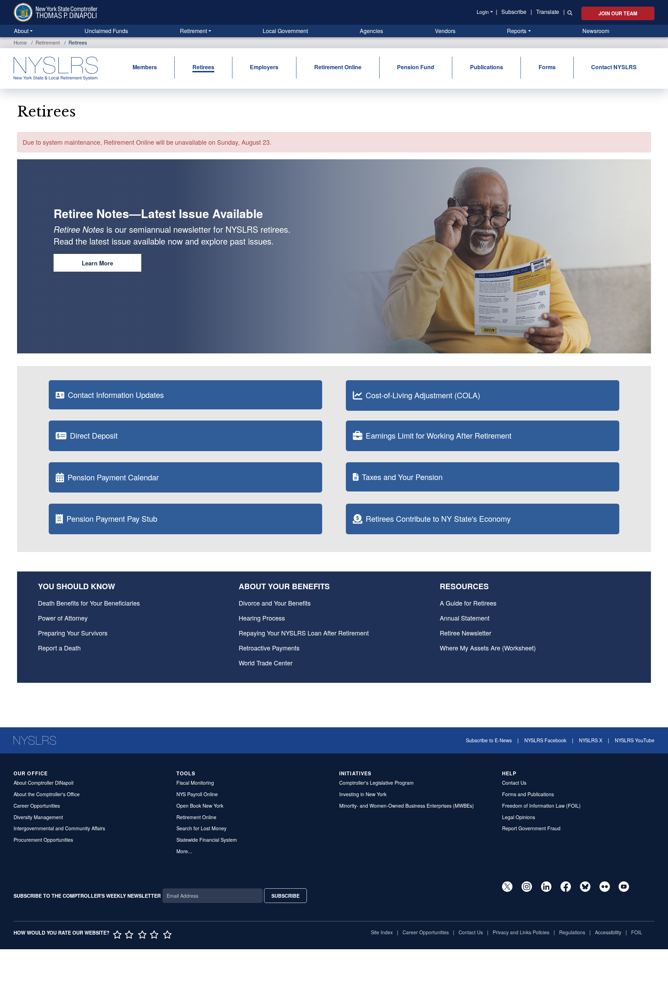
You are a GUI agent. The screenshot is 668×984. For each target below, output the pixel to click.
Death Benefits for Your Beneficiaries (89, 602)
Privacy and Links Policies (521, 932)
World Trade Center (266, 662)
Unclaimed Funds (106, 31)
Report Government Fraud (531, 828)
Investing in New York (363, 794)
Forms (547, 67)
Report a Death (59, 647)
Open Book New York (199, 805)
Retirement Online (337, 67)
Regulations (572, 932)
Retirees (203, 67)
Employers (264, 67)
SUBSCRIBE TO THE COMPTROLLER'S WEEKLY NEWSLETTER (87, 895)
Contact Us (514, 782)
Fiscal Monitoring (195, 782)
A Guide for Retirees (468, 602)
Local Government (285, 31)
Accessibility (608, 932)
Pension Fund (415, 67)
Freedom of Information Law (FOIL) (541, 805)
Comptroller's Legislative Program (376, 782)
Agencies (371, 31)
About (21, 31)
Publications (486, 67)
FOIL (636, 932)
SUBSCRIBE (285, 895)
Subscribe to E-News (489, 740)
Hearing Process (262, 617)
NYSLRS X (590, 740)
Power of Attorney (63, 617)
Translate (547, 12)
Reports (516, 31)
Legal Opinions (518, 817)
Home (20, 42)
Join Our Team (617, 13)
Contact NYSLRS (614, 67)
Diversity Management (38, 817)
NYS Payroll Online (197, 794)
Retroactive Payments (269, 647)
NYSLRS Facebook (545, 740)
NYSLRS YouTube (634, 740)
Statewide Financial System (206, 839)
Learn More (97, 263)
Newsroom (595, 31)
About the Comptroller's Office (47, 794)
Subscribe (513, 12)
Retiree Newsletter (465, 632)
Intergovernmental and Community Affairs (59, 828)
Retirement (193, 31)
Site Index (382, 932)
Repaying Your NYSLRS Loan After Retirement (304, 632)
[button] (568, 12)
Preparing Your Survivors (73, 632)
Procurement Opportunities (43, 839)
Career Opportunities (37, 805)
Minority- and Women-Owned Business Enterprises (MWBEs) (406, 805)
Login (483, 11)
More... (184, 851)
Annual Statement (465, 617)
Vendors (445, 31)
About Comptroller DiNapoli (43, 782)
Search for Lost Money (201, 828)
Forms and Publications (528, 794)
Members (145, 67)
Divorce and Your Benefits (275, 602)
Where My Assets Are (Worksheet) (488, 647)
